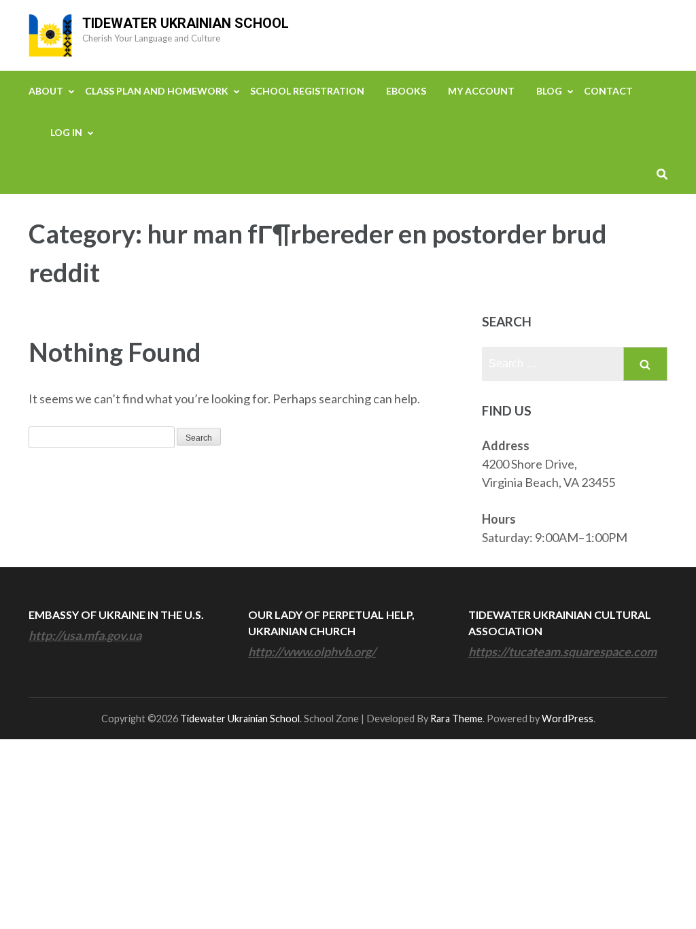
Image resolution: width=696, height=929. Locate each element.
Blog (549, 91)
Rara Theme (456, 718)
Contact (608, 91)
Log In (66, 132)
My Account (481, 91)
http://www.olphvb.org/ (312, 651)
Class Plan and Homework (156, 91)
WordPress (567, 718)
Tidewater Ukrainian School (185, 23)
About (46, 91)
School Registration (307, 91)
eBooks (406, 91)
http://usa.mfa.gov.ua (85, 635)
